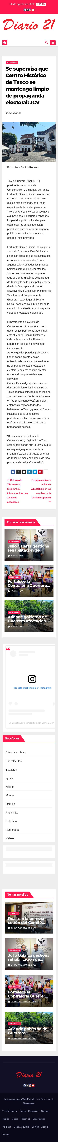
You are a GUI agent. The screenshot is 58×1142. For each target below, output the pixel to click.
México (10, 786)
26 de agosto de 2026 (23, 928)
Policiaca (11, 821)
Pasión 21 (12, 812)
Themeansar (28, 1103)
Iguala (9, 778)
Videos (10, 838)
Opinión (10, 804)
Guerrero (45, 1111)
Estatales (11, 769)
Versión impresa (9, 1111)
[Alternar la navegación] (53, 42)
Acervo (44, 1127)
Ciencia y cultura (15, 752)
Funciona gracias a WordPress (18, 1099)
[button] (46, 42)
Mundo (10, 795)
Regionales (12, 62)
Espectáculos (14, 761)
